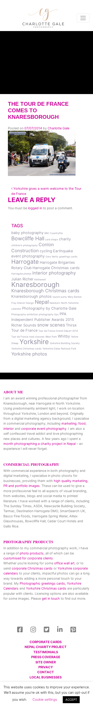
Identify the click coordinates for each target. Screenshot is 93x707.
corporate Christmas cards (32, 568)
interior (8, 428)
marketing (69, 423)
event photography (28, 256)
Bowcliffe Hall (27, 238)
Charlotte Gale (58, 128)
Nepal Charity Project (46, 647)
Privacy (45, 667)
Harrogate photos (21, 273)
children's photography (24, 245)
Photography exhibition (24, 314)
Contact (45, 672)
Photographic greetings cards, (43, 583)
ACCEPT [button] (71, 699)
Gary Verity (52, 256)
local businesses (46, 677)
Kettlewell (40, 279)
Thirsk (71, 325)
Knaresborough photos (31, 296)
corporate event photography (43, 428)
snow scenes (51, 325)
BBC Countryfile (53, 233)
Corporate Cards (46, 642)
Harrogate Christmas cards (56, 268)
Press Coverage (45, 657)
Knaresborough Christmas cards (45, 290)
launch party (60, 296)
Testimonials (45, 652)
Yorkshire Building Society (65, 343)
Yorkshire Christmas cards (26, 348)
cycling (46, 251)
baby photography (27, 232)
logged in (35, 208)
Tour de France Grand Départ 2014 (58, 330)
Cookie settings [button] (45, 699)
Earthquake (63, 251)
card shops (51, 239)
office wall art (63, 563)
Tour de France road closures (27, 336)
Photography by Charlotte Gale (49, 308)
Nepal (42, 302)
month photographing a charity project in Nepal (39, 444)
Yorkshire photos (29, 354)
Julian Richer (22, 279)
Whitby (64, 336)
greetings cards (68, 256)
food (82, 423)
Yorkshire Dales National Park (59, 348)
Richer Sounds (23, 325)
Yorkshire (34, 342)
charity (65, 239)
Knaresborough (35, 284)
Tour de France (24, 330)
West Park (51, 336)
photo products (32, 553)
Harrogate (25, 261)
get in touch (51, 598)
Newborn (55, 303)
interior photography (54, 273)
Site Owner (45, 662)
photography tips (49, 314)
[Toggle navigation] (83, 18)
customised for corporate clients (28, 558)
